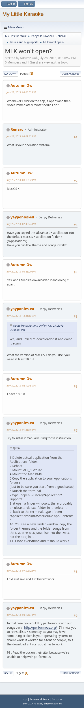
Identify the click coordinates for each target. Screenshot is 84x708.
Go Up (8, 673)
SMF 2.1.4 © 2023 (32, 703)
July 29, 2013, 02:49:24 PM (21, 224)
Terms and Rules (39, 699)
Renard (17, 129)
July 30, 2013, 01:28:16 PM (21, 429)
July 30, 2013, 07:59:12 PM (21, 570)
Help (24, 699)
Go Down (10, 73)
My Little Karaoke (22, 14)
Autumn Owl (22, 85)
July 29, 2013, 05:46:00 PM (21, 271)
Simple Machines (52, 703)
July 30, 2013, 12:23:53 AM (21, 315)
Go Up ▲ (57, 699)
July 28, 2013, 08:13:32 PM (21, 180)
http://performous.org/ (40, 628)
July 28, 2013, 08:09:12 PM (21, 136)
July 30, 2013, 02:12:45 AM (21, 385)
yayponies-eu (22, 217)
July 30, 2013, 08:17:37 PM (21, 614)
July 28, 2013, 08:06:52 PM (21, 92)
